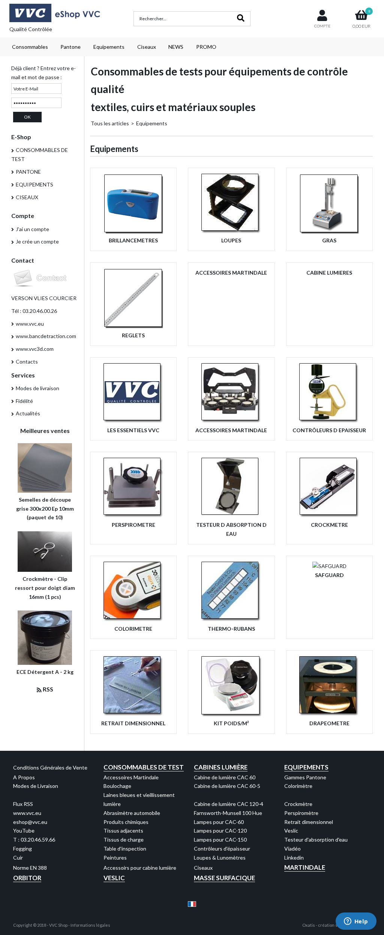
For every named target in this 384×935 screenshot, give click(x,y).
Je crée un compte (37, 241)
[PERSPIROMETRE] (134, 516)
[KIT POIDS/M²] (231, 714)
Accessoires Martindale (131, 777)
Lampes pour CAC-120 (220, 830)
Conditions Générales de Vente (50, 767)
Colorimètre (298, 786)
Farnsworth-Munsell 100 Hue (228, 813)
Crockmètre (298, 804)
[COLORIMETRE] (134, 619)
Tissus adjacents (123, 830)
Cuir (18, 857)
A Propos (24, 777)
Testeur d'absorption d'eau (316, 839)
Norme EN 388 (30, 867)
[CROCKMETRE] (329, 516)
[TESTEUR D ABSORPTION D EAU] (231, 516)
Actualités (28, 413)
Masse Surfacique (224, 878)
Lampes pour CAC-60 (219, 822)
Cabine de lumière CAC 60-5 (227, 786)
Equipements (108, 47)
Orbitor (27, 878)
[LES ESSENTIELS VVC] (134, 421)
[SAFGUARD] (329, 566)
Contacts (27, 361)
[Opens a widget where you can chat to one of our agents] (355, 921)
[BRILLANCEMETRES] (134, 231)
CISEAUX (27, 197)
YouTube (23, 830)
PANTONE (28, 171)
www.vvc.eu (30, 323)
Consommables (30, 47)
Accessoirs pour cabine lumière (140, 867)
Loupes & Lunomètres (220, 857)
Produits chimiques (126, 822)
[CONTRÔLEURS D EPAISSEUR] (329, 421)
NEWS (175, 47)
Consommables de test (144, 767)
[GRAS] (329, 231)
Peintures (115, 857)
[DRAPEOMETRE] (329, 714)
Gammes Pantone (305, 777)
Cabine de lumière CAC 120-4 (228, 804)
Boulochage (117, 786)
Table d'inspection (125, 848)
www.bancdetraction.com (46, 336)
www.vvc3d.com (35, 349)
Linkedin (294, 857)
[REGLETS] (134, 326)
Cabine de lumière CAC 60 (224, 777)
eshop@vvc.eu (30, 822)
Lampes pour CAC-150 (220, 839)
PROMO (206, 47)
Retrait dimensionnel (308, 822)
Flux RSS (23, 804)
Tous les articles (110, 123)
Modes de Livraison (35, 786)
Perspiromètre (301, 813)
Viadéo (292, 848)
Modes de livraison (37, 388)
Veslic (291, 830)
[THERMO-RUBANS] (231, 619)
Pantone (70, 47)
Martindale (304, 867)
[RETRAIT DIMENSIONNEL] (134, 714)
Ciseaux (146, 47)
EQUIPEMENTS (34, 184)
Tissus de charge (124, 839)
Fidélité (24, 401)
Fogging (22, 848)
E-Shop (21, 136)
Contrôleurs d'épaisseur (222, 848)
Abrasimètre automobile (132, 813)
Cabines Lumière (221, 767)
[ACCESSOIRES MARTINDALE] (231, 421)
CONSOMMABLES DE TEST (39, 154)
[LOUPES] (231, 231)
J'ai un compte (32, 229)
